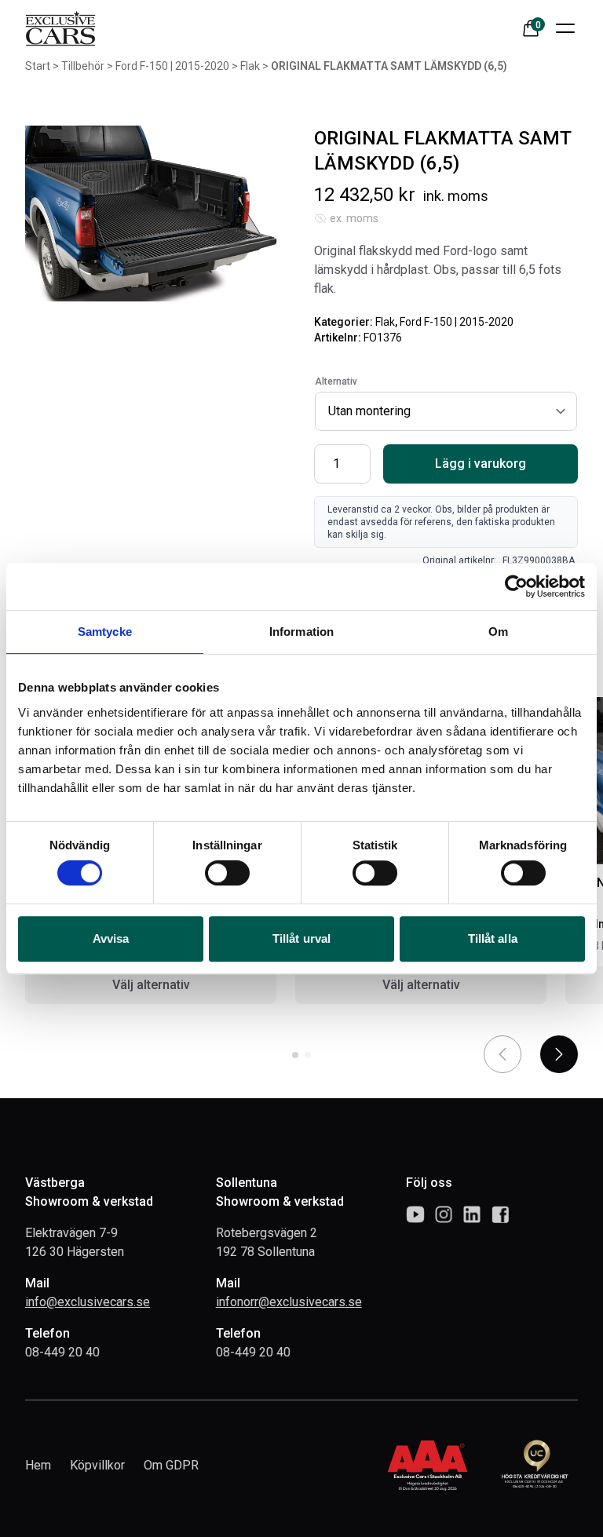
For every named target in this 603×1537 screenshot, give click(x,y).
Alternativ (336, 381)
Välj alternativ (151, 984)
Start (37, 66)
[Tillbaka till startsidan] (60, 28)
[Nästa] (559, 1054)
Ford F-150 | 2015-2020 (172, 66)
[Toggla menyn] (565, 28)
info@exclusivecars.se (87, 1301)
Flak (250, 66)
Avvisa (111, 938)
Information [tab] (301, 631)
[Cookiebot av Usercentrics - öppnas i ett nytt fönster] (516, 586)
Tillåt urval (301, 938)
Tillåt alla (492, 938)
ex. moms (354, 218)
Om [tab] (498, 631)
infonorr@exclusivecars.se (289, 1301)
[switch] (227, 872)
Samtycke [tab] (105, 631)
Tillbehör (82, 66)
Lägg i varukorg (480, 463)
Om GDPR (171, 1465)
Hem (38, 1465)
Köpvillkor (97, 1465)
